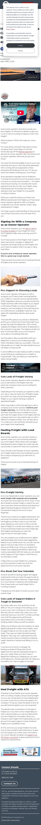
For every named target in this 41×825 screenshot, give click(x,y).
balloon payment (26, 152)
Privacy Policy (10, 29)
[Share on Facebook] (2, 49)
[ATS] (5, 96)
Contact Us (10, 783)
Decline (20, 51)
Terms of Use (15, 820)
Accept (20, 45)
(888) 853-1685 (7, 778)
